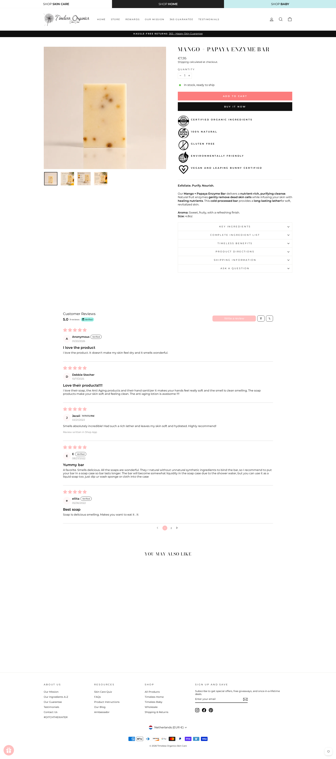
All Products (152, 691)
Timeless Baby (153, 702)
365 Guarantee (181, 19)
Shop (56, 4)
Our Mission (154, 19)
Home (101, 19)
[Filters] (261, 318)
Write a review (234, 318)
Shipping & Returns (156, 712)
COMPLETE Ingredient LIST (235, 235)
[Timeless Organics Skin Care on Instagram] (197, 710)
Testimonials (208, 19)
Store (115, 19)
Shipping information (235, 260)
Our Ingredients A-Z (56, 696)
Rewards (132, 19)
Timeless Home (154, 696)
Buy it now (235, 106)
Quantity (186, 69)
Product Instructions (107, 702)
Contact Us (50, 712)
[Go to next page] (178, 528)
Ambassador (102, 712)
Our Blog (100, 707)
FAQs (97, 696)
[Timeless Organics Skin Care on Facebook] (204, 710)
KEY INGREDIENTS (235, 226)
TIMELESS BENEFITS (235, 243)
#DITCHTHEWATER (56, 717)
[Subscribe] (245, 699)
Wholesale (151, 707)
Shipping (183, 62)
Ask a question (235, 268)
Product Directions (235, 251)
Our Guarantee (53, 702)
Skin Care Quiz (103, 691)
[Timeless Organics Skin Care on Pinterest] (211, 710)
